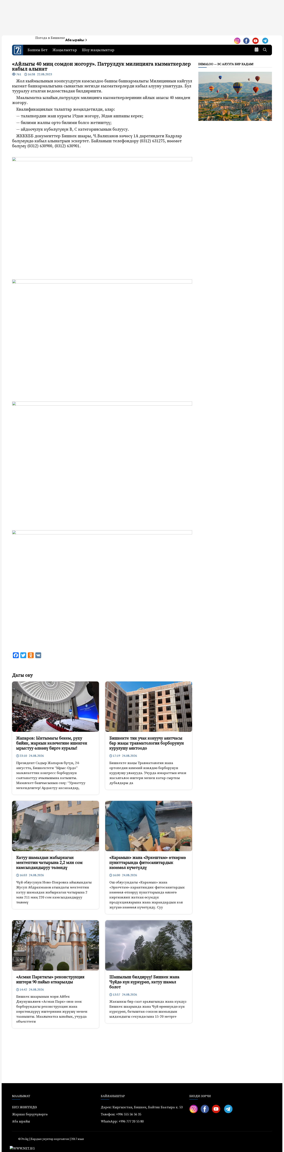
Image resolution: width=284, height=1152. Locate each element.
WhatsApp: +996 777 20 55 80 (122, 1121)
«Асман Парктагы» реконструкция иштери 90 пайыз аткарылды (50, 980)
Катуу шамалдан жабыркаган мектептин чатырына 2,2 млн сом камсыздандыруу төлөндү (49, 862)
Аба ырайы (75, 40)
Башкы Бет (38, 50)
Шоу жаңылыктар (98, 50)
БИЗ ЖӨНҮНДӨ (24, 1107)
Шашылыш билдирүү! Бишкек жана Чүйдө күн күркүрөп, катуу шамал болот (144, 982)
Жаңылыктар (65, 50)
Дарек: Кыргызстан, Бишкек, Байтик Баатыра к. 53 (142, 1107)
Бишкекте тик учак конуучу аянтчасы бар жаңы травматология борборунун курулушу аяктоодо (146, 743)
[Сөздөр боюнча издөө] (265, 50)
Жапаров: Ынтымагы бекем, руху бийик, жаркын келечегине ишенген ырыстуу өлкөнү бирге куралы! (51, 743)
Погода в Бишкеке (50, 38)
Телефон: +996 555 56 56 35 (121, 1114)
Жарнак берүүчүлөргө (30, 1114)
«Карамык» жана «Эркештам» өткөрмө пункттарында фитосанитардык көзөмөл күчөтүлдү (147, 862)
